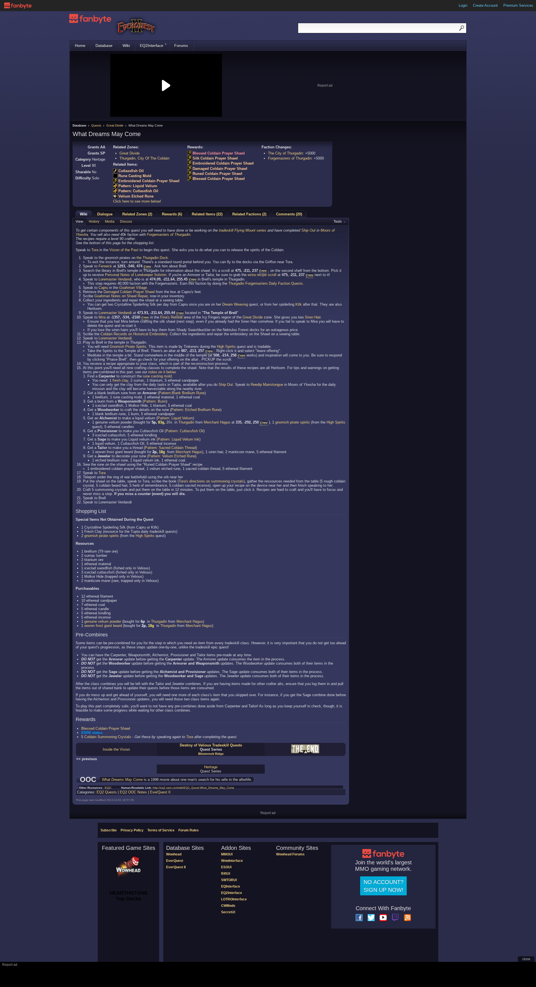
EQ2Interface (151, 45)
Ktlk (298, 304)
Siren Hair (312, 317)
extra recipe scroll (262, 275)
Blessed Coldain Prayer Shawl (219, 153)
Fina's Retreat (171, 317)
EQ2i (108, 787)
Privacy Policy (132, 830)
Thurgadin (186, 422)
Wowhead (173, 854)
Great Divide (114, 125)
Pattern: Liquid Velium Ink (178, 439)
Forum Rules (188, 830)
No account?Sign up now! (383, 886)
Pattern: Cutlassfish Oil (138, 191)
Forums (181, 45)
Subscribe (108, 830)
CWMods (228, 906)
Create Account (485, 5)
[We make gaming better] (18, 5)
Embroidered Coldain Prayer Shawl (149, 181)
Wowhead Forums (290, 854)
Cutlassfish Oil (131, 171)
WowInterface (232, 861)
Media (109, 221)
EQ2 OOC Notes (133, 792)
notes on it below (161, 372)
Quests (96, 125)
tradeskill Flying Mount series (242, 230)
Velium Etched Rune (136, 196)
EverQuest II (160, 792)
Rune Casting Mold (134, 176)
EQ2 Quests (107, 792)
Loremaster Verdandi (115, 279)
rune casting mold (157, 376)
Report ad (324, 85)
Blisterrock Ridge (211, 753)
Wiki (126, 45)
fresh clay (120, 380)
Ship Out (308, 230)
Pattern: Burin (155, 401)
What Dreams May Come (122, 779)
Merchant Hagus (217, 422)
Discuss (126, 221)
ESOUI (226, 867)
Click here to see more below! (137, 201)
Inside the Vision (116, 749)
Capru (103, 288)
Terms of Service (160, 830)
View (79, 221)
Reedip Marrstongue (267, 384)
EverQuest (174, 861)
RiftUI (225, 874)
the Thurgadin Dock (152, 258)
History (94, 221)
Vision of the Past (123, 250)
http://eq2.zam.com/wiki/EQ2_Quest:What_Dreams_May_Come (193, 787)
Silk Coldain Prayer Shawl (215, 158)
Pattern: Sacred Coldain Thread (170, 448)
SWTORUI (229, 880)
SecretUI (228, 912)
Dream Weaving (235, 304)
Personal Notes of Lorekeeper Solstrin (135, 275)
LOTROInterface (234, 899)
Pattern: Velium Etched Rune (171, 456)
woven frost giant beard (103, 626)
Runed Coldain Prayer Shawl (217, 174)
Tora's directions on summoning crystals (211, 481)
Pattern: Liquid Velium (137, 186)
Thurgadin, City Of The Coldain (144, 158)
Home (80, 45)
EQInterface (230, 886)
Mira (102, 317)
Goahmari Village (133, 288)
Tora (94, 250)
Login (463, 5)
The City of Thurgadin (285, 153)
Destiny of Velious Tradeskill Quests (211, 745)
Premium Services (518, 5)
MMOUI (227, 854)
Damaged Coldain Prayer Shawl (220, 169)
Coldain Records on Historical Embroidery (134, 334)
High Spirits (226, 346)
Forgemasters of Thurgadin (290, 158)
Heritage (210, 767)
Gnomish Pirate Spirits (128, 346)
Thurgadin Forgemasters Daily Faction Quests (265, 283)
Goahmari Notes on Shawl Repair (121, 296)
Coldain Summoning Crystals (107, 737)
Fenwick (105, 266)
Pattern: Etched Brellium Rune (195, 410)
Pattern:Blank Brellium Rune (182, 393)
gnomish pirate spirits (292, 422)
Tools (338, 221)
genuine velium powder (102, 621)
